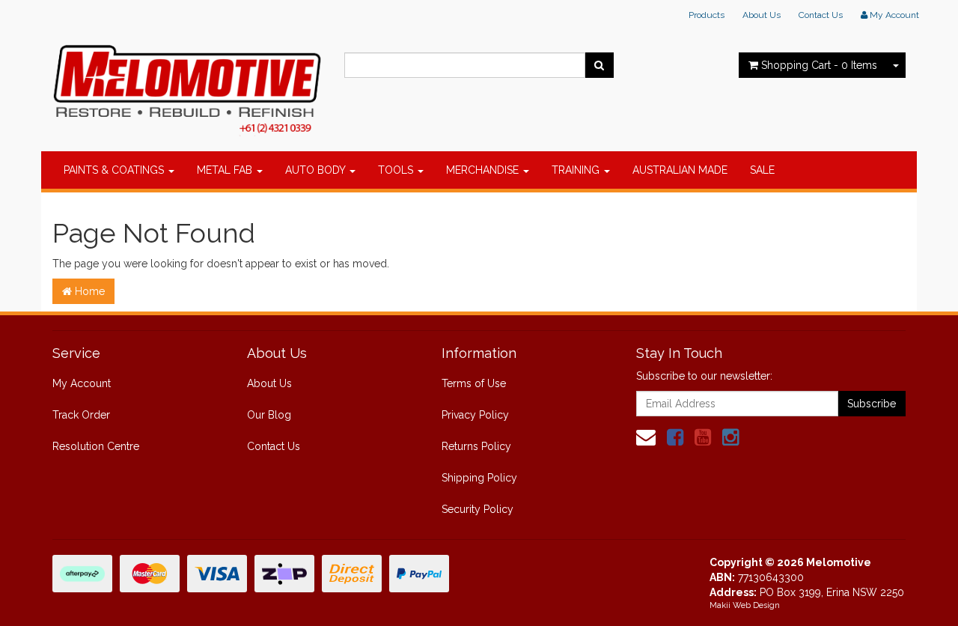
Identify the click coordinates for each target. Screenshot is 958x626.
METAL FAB (226, 170)
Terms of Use (474, 383)
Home (88, 291)
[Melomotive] (187, 86)
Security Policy (477, 509)
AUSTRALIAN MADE (679, 170)
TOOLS (397, 170)
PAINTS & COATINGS (115, 170)
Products (706, 15)
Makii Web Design (745, 605)
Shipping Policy (479, 478)
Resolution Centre (95, 446)
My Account (81, 383)
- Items (819, 65)
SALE (762, 170)
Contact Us (821, 15)
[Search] (599, 65)
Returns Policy (476, 446)
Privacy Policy (475, 415)
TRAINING (577, 170)
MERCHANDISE (484, 170)
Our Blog (269, 415)
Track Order (81, 415)
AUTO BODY (316, 170)
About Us (761, 15)
